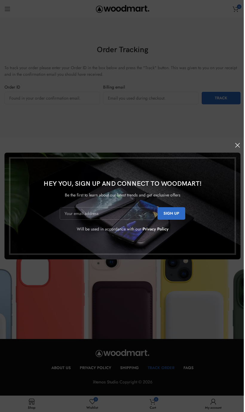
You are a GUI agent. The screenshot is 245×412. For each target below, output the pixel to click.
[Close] (237, 145)
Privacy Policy (156, 229)
